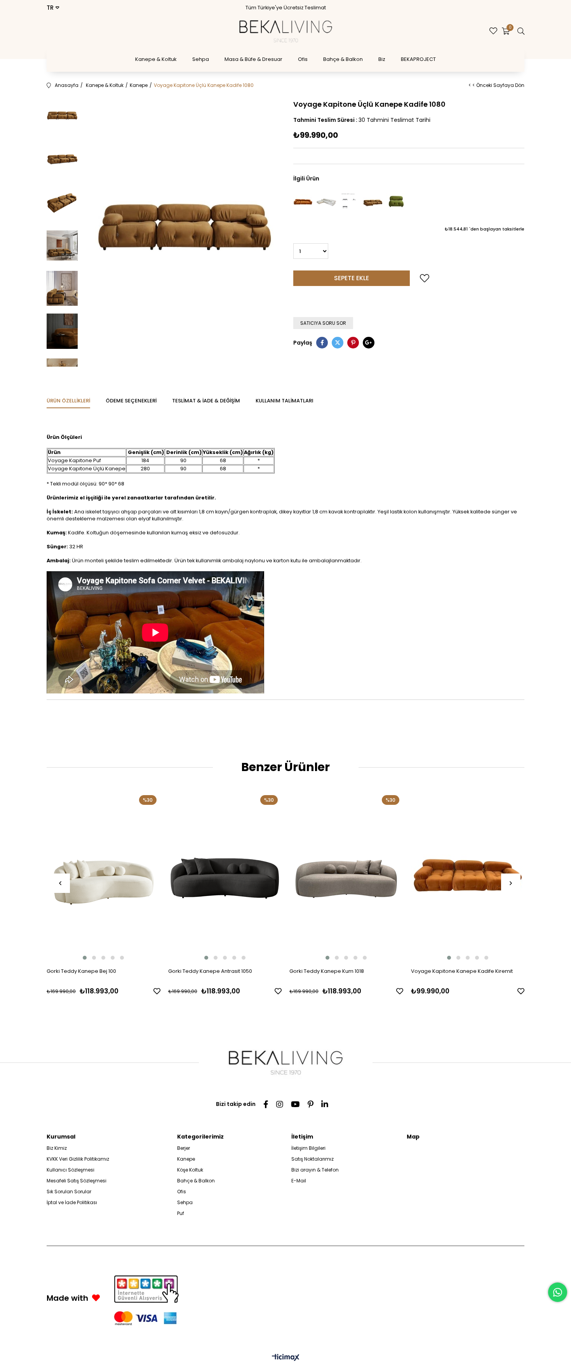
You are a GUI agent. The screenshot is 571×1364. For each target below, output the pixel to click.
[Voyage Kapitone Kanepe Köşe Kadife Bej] (326, 202)
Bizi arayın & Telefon (315, 1169)
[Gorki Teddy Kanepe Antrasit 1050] (225, 876)
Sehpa (200, 59)
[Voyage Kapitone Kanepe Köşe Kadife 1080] (373, 202)
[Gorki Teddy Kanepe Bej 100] (103, 876)
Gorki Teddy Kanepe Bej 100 (81, 971)
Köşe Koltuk (190, 1169)
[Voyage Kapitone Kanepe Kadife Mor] (349, 202)
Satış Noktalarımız (312, 1159)
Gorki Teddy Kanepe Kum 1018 (326, 971)
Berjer (183, 1148)
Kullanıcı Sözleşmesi (70, 1169)
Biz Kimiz (57, 1148)
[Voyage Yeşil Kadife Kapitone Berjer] (396, 202)
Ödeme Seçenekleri (131, 400)
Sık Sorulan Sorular (69, 1191)
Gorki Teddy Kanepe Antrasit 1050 (210, 971)
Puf (180, 1213)
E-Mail (298, 1180)
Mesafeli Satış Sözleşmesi (76, 1180)
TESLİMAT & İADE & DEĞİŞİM (206, 400)
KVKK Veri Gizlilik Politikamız (78, 1159)
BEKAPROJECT (418, 59)
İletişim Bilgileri (308, 1148)
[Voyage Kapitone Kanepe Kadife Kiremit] (303, 202)
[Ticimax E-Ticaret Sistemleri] (285, 1358)
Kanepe (186, 1159)
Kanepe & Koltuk (156, 59)
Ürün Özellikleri (68, 400)
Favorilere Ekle (156, 991)
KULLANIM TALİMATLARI (284, 400)
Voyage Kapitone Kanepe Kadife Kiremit (462, 971)
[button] (84, 958)
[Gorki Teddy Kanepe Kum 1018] (346, 876)
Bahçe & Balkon (343, 59)
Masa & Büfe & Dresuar (253, 59)
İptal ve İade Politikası (72, 1202)
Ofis (303, 59)
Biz (381, 59)
